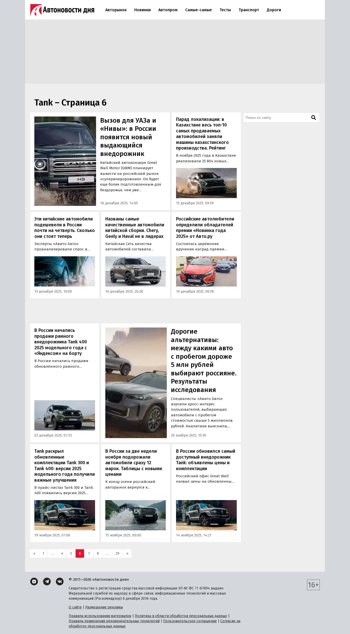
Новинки (142, 9)
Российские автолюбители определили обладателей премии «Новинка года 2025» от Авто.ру (205, 227)
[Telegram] (47, 581)
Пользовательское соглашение (190, 621)
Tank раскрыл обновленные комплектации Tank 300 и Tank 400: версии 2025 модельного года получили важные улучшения (64, 465)
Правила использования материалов (100, 616)
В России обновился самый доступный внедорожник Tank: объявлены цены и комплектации (205, 459)
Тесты (225, 9)
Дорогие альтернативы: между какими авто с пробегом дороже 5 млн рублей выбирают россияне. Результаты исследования (203, 360)
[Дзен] (34, 581)
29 (117, 553)
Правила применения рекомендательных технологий (114, 621)
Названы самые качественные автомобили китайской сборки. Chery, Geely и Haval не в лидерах (134, 227)
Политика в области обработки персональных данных (181, 616)
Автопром (168, 9)
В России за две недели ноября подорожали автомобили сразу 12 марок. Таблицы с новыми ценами (133, 462)
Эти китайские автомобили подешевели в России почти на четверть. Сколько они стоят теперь (64, 227)
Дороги (274, 9)
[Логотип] (62, 9)
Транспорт (249, 9)
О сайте (75, 607)
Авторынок (116, 9)
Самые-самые (198, 9)
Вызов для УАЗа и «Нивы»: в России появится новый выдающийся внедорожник (128, 137)
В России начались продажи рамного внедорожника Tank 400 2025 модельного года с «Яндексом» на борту (60, 341)
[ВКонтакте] (60, 581)
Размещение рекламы (104, 607)
